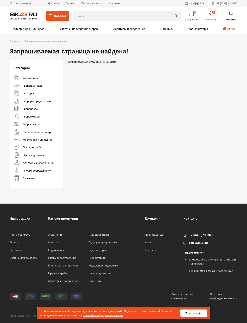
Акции (231, 29)
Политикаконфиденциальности (223, 296)
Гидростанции (32, 124)
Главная (14, 41)
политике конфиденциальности (103, 315)
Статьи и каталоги (91, 3)
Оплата (70, 3)
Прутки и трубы (32, 147)
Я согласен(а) (194, 313)
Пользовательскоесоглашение (183, 296)
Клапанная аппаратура (37, 132)
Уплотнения (30, 78)
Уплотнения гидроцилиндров (79, 29)
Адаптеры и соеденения (129, 29)
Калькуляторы (22, 3)
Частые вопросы (20, 234)
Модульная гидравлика (37, 139)
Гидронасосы (31, 109)
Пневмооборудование (37, 170)
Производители (154, 234)
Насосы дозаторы (34, 155)
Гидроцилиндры (33, 85)
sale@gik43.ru (197, 3)
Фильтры (28, 93)
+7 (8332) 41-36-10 (226, 3)
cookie (118, 311)
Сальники (166, 29)
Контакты (114, 3)
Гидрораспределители (37, 101)
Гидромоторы (31, 116)
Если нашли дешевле (23, 258)
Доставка (53, 3)
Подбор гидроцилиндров (28, 29)
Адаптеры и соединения (38, 163)
